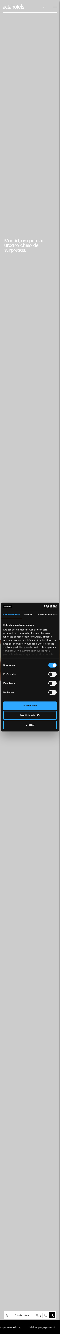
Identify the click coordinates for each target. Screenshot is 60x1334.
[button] (52, 1315)
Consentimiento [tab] (11, 614)
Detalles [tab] (28, 614)
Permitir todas (30, 705)
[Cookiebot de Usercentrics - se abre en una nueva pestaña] (44, 607)
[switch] (52, 674)
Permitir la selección (30, 715)
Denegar (30, 725)
